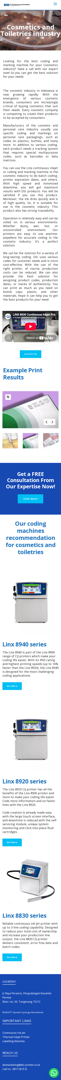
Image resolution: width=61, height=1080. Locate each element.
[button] (54, 1073)
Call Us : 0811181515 (14, 1069)
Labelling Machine (13, 1041)
